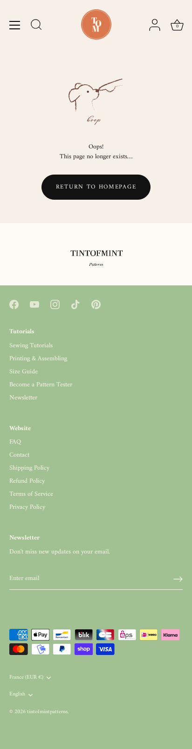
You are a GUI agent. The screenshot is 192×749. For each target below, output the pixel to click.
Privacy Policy (27, 507)
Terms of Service (31, 494)
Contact (19, 455)
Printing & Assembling (38, 358)
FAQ (15, 442)
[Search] (36, 26)
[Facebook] (14, 304)
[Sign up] (178, 579)
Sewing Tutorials (31, 345)
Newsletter (23, 398)
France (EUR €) (26, 678)
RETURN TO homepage (96, 187)
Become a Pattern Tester (40, 385)
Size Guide (23, 372)
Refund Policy (27, 481)
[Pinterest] (96, 304)
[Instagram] (55, 304)
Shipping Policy (29, 468)
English (17, 694)
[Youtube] (34, 304)
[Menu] (15, 25)
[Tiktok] (75, 304)
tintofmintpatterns (47, 712)
